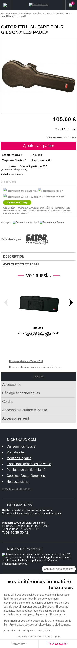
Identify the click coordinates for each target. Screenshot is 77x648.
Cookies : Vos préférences (26, 475)
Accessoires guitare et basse (24, 410)
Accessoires (11, 385)
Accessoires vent (15, 418)
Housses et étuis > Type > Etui (26, 361)
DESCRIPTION (13, 256)
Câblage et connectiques (21, 393)
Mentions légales (19, 458)
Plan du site (15, 452)
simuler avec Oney (17, 202)
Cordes (7, 402)
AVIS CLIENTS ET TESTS (21, 264)
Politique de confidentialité (26, 469)
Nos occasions (17, 481)
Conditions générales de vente (29, 464)
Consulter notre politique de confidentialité (27, 630)
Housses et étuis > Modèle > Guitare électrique (35, 367)
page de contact (51, 513)
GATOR (9, 26)
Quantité (60, 129)
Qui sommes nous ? (21, 446)
